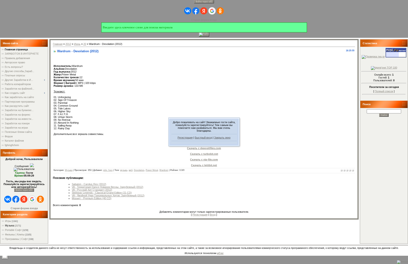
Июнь (77, 44)
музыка (123, 170)
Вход (213, 214)
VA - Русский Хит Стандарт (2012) (92, 189)
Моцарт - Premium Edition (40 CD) (91, 198)
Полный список (384, 91)
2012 (68, 44)
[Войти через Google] (212, 11)
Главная (58, 44)
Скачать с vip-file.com (204, 159)
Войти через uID (204, 1)
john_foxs (108, 170)
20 (84, 44)
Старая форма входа (204, 19)
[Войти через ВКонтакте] (187, 10)
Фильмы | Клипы (15, 234)
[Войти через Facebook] (195, 10)
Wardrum (163, 170)
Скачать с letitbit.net (204, 165)
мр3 (130, 170)
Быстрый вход (203, 137)
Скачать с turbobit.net (204, 153)
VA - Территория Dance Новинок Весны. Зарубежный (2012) (107, 187)
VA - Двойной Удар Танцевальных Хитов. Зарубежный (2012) (108, 195)
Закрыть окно (222, 137)
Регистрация (185, 137)
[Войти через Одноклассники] (220, 10)
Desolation (139, 170)
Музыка (9, 225)
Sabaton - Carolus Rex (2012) (89, 184)
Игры (8, 221)
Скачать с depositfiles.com (204, 148)
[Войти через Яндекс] (203, 10)
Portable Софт (13, 230)
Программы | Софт (16, 239)
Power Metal (152, 170)
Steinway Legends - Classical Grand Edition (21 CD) (102, 192)
